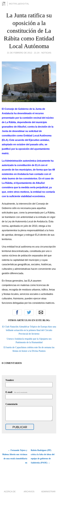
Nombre (10, 380)
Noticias (46, 53)
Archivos (29, 491)
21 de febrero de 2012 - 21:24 (23, 53)
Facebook (17, 312)
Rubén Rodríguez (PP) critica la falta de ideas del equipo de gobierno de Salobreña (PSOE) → (42, 456)
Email (41, 312)
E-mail (17, 392)
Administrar (48, 491)
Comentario (12, 404)
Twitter (29, 312)
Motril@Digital (19, 4)
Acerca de (10, 491)
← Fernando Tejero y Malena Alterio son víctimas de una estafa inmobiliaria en (14, 456)
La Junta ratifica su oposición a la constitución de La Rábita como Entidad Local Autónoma (29, 30)
